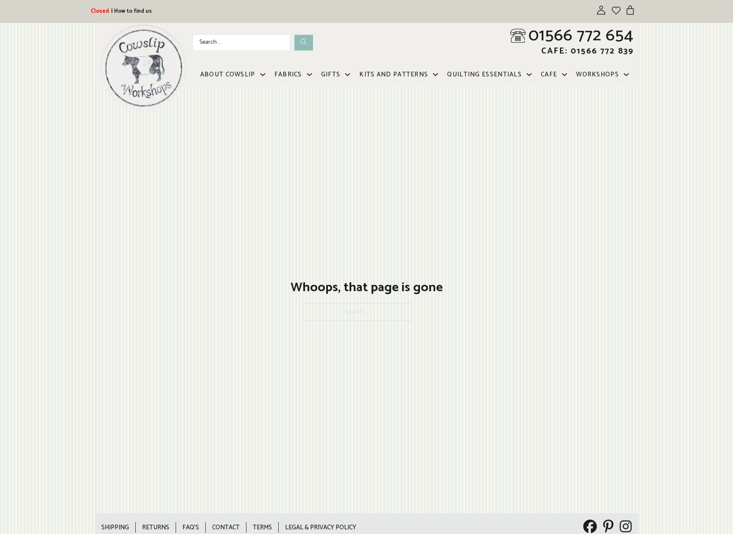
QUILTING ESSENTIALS (484, 74)
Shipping (115, 527)
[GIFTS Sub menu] (347, 74)
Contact (226, 527)
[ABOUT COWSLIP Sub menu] (263, 74)
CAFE (549, 74)
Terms (262, 527)
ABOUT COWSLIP (227, 74)
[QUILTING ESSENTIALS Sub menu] (529, 74)
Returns (155, 527)
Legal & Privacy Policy (320, 527)
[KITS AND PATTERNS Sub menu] (435, 74)
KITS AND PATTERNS (393, 74)
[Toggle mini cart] (630, 10)
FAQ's (190, 527)
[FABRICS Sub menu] (309, 74)
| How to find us (131, 11)
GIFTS (331, 74)
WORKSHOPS (597, 74)
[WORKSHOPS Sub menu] (626, 74)
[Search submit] (303, 43)
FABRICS (288, 74)
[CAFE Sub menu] (564, 74)
